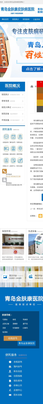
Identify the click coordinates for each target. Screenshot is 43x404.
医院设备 (10, 114)
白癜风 (25, 328)
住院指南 (18, 376)
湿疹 (4, 328)
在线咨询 (18, 362)
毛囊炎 (5, 319)
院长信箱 (18, 395)
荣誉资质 (8, 101)
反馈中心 (18, 390)
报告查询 (18, 380)
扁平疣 (25, 324)
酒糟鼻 (15, 324)
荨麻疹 (25, 319)
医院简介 (11, 94)
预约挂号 (18, 366)
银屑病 (5, 332)
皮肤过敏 (6, 324)
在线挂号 (12, 338)
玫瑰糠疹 (16, 328)
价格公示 (18, 385)
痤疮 (14, 319)
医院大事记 (11, 107)
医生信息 (18, 371)
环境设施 (11, 120)
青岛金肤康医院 (27, 343)
